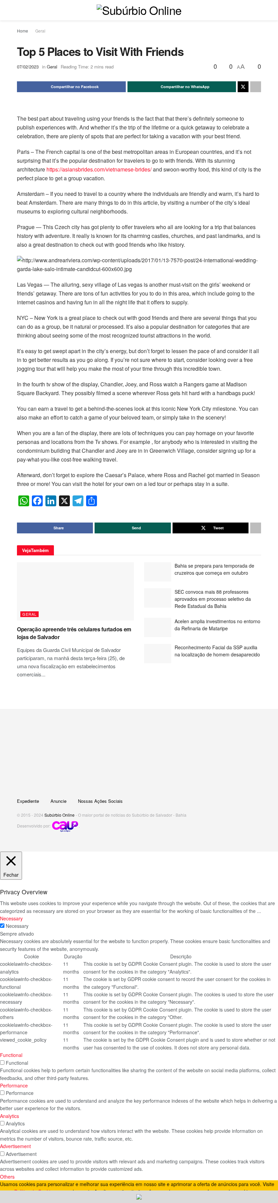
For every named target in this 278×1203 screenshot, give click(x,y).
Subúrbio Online (59, 815)
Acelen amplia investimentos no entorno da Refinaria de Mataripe (217, 625)
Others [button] (7, 1176)
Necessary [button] (11, 918)
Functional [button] (11, 1055)
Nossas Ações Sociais (100, 801)
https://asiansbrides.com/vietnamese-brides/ (99, 169)
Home (22, 31)
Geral (40, 31)
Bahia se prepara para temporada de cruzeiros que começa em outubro (214, 569)
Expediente (28, 801)
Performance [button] (14, 1085)
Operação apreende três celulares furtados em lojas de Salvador (74, 632)
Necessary (17, 925)
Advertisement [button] (15, 1146)
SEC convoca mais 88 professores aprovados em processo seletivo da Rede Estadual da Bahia (213, 598)
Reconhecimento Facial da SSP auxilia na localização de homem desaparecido (217, 651)
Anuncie (58, 801)
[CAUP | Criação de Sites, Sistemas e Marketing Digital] (65, 826)
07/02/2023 (28, 66)
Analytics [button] (9, 1116)
